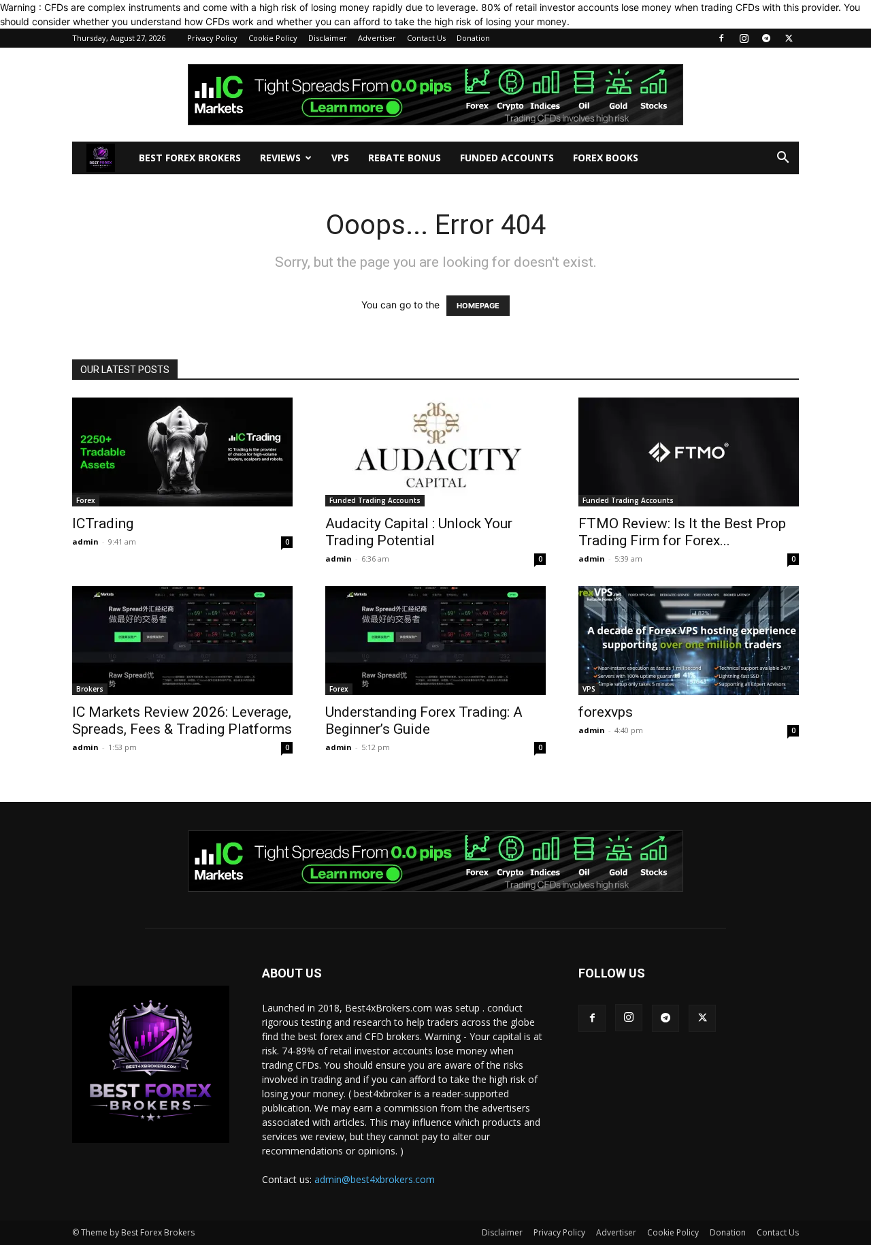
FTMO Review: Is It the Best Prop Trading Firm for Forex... (682, 532)
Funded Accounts (507, 157)
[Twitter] (788, 38)
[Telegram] (766, 38)
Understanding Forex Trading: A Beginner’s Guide (424, 720)
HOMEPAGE (478, 305)
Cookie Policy (272, 38)
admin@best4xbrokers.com (374, 1179)
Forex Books (605, 157)
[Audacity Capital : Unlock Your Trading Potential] (435, 452)
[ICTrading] (182, 452)
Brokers (89, 689)
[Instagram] (744, 38)
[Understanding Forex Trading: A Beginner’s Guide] (435, 640)
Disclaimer (327, 38)
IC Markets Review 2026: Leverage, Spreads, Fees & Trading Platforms (182, 720)
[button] (782, 158)
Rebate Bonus (404, 157)
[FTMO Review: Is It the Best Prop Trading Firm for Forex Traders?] (688, 452)
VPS (340, 157)
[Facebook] (721, 38)
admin (85, 541)
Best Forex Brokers (190, 157)
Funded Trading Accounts (375, 500)
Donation (473, 38)
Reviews (280, 157)
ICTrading (102, 523)
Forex (85, 500)
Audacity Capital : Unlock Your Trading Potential (418, 532)
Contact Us (426, 38)
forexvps (605, 712)
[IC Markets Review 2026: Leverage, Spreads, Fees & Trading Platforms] (182, 640)
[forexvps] (688, 640)
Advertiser (377, 38)
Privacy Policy (212, 38)
